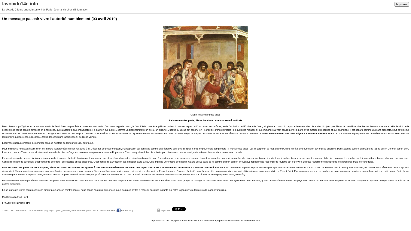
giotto (58, 210)
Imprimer (401, 4)
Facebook (126, 210)
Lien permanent (18, 210)
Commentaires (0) (37, 210)
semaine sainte (107, 210)
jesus (95, 210)
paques (66, 210)
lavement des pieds (81, 210)
